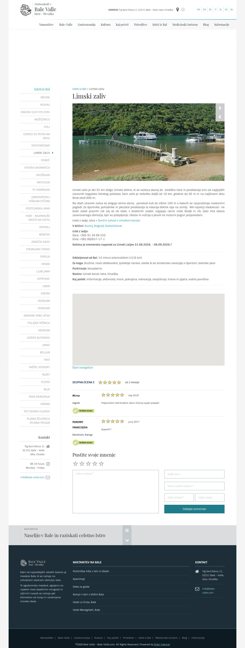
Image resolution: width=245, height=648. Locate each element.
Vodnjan (44, 301)
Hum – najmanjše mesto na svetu (38, 218)
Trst (47, 360)
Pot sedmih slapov (37, 411)
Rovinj (45, 105)
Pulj (47, 127)
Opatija (45, 256)
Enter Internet (162, 644)
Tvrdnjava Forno (38, 249)
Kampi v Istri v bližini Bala (88, 594)
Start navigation (82, 367)
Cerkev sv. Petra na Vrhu (36, 136)
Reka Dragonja (39, 397)
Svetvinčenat (40, 145)
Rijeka (45, 382)
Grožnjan (43, 175)
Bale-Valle (65, 24)
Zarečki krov (40, 242)
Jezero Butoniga (38, 338)
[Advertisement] (122, 56)
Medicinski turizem (185, 24)
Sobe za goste (81, 586)
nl (231, 9)
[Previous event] (126, 540)
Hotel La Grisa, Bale (84, 602)
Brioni (45, 97)
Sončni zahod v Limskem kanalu (119, 220)
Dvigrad (99, 226)
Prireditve (140, 24)
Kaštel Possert (39, 367)
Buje (47, 389)
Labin (46, 286)
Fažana (45, 404)
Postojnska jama (38, 208)
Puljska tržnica (39, 323)
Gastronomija (86, 24)
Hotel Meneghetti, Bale (86, 610)
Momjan (44, 330)
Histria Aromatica (37, 168)
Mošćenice (42, 119)
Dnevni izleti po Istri (35, 112)
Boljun (45, 352)
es (226, 9)
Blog (206, 24)
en (204, 9)
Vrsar (45, 264)
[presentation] (220, 116)
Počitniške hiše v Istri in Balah (91, 571)
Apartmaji (79, 579)
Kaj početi (122, 24)
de (210, 9)
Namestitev (46, 24)
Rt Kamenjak (41, 190)
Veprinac (43, 279)
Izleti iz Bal (159, 24)
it (215, 9)
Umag (46, 345)
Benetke (44, 234)
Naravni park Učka (37, 315)
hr (198, 9)
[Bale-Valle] (26, 10)
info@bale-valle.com (32, 477)
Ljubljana (43, 271)
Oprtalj (44, 227)
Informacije (221, 24)
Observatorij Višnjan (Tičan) (39, 199)
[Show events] (126, 530)
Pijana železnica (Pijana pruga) (38, 421)
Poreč (45, 160)
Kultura (105, 24)
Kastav (45, 293)
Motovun (43, 182)
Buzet (46, 374)
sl (221, 9)
